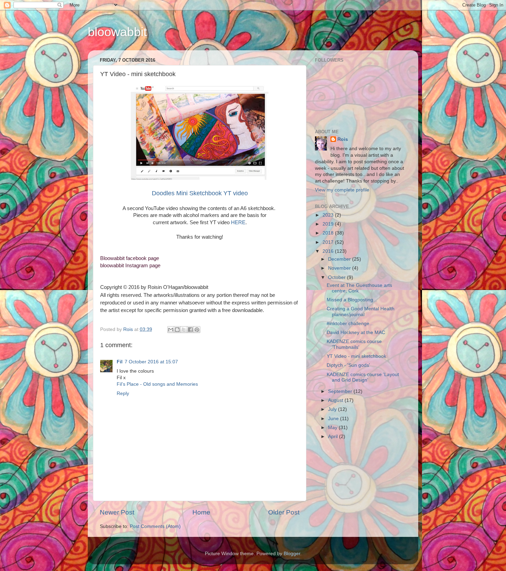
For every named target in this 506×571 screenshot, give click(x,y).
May (333, 427)
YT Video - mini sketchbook (356, 356)
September (341, 391)
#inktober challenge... (350, 323)
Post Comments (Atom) (155, 526)
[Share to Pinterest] (196, 329)
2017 (329, 242)
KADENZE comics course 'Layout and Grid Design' (363, 377)
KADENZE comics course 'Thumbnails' (354, 344)
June (334, 418)
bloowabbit (117, 32)
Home (201, 512)
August (336, 400)
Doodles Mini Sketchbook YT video (200, 193)
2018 (329, 233)
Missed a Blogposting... (352, 299)
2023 (329, 215)
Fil (120, 361)
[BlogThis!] (177, 329)
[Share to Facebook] (190, 329)
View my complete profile (342, 190)
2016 (329, 251)
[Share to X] (183, 329)
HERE (238, 222)
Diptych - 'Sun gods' (348, 365)
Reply (123, 393)
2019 (329, 224)
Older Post (283, 512)
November (340, 268)
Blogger (292, 553)
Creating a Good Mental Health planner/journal (360, 311)
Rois (342, 139)
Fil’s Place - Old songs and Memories (157, 384)
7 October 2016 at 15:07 (151, 361)
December (340, 259)
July (333, 409)
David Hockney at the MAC (356, 332)
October (337, 277)
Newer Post (117, 512)
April (333, 436)
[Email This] (170, 329)
